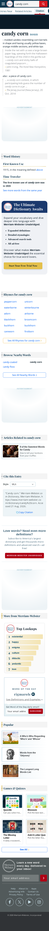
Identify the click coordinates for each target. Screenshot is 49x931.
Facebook (10, 902)
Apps (34, 888)
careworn (9, 331)
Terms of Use (33, 894)
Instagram (39, 902)
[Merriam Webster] (24, 683)
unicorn (28, 301)
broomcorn (30, 319)
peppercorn (10, 301)
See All (23, 849)
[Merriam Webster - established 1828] (10, 4)
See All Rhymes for (24, 340)
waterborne (10, 307)
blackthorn (9, 319)
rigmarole (22, 694)
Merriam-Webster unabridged (24, 556)
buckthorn (29, 325)
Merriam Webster (9, 866)
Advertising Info (17, 891)
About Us (24, 888)
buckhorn (9, 325)
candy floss (9, 366)
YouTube (29, 902)
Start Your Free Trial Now (23, 265)
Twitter (20, 902)
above (39, 169)
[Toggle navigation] (3, 4)
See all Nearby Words (23, 375)
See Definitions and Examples (23, 699)
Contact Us (33, 891)
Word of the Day (24, 689)
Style (5, 484)
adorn (7, 313)
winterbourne (31, 307)
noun (34, 34)
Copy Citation (26, 512)
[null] (33, 694)
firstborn (29, 331)
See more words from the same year (22, 190)
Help (13, 888)
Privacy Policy (16, 894)
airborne (29, 313)
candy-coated (10, 362)
